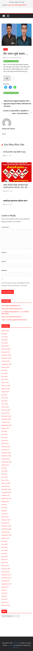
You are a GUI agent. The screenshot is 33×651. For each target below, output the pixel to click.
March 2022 (5, 480)
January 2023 (5, 450)
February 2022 (5, 483)
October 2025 (5, 361)
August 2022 (5, 465)
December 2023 (6, 416)
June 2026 (4, 337)
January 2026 (5, 352)
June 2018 (4, 556)
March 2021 (5, 517)
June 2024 (4, 398)
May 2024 (4, 401)
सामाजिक (5, 49)
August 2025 (5, 367)
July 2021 (4, 504)
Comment (5, 227)
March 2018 (5, 565)
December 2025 (6, 355)
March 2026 (5, 346)
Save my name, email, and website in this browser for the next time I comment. (15, 284)
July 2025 (4, 370)
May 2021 (4, 511)
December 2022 (6, 453)
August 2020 (5, 538)
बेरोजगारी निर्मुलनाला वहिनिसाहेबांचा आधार (10, 306)
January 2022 (5, 486)
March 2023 (5, 443)
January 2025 (5, 388)
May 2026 (4, 340)
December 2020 (6, 526)
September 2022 (6, 462)
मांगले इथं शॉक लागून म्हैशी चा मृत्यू (14, 152)
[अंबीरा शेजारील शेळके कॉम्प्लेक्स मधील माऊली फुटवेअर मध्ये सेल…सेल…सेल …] (16, 164)
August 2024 (5, 392)
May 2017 (4, 596)
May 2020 (4, 547)
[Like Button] (7, 78)
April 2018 (4, 562)
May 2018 (4, 559)
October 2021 (5, 495)
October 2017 (5, 581)
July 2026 (4, 334)
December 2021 (6, 489)
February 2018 (5, 569)
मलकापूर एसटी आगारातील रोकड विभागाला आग (11, 309)
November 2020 (6, 529)
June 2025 (4, 373)
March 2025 (5, 382)
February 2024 (5, 410)
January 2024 (5, 413)
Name (4, 252)
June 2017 (4, 593)
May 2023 (4, 437)
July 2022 (4, 468)
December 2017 (6, 575)
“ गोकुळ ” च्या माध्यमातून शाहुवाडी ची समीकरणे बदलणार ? (14, 320)
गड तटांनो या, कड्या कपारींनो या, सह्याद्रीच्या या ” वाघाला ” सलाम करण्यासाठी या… (16, 112)
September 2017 (6, 584)
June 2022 (4, 471)
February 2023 (5, 446)
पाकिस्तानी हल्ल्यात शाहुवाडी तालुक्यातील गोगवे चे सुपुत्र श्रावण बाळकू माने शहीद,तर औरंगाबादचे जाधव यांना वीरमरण (17, 103)
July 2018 (4, 553)
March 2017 (5, 602)
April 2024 (4, 404)
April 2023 (4, 440)
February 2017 (5, 605)
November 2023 (6, 419)
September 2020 (6, 535)
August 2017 (5, 587)
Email (3, 261)
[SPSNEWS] (3, 16)
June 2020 (4, 544)
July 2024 (4, 395)
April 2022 (4, 477)
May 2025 (4, 376)
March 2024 (5, 407)
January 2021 (5, 523)
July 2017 (4, 590)
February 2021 (5, 520)
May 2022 (4, 474)
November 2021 (6, 492)
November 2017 (6, 578)
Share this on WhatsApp (11, 61)
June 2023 (4, 434)
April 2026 (4, 343)
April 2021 (4, 514)
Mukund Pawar (17, 57)
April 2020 (4, 550)
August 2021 (5, 501)
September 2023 (6, 425)
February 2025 (5, 385)
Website (4, 270)
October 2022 (5, 459)
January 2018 (5, 572)
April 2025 (4, 379)
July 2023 (4, 431)
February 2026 (5, 349)
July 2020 (4, 541)
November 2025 (6, 358)
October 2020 (5, 532)
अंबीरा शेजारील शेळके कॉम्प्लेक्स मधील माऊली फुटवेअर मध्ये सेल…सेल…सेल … (16, 186)
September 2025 (6, 364)
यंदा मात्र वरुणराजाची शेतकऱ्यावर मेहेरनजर (17, 5)
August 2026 (5, 331)
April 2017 (4, 599)
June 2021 (4, 508)
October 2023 (5, 422)
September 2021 (6, 498)
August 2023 (5, 428)
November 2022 (6, 456)
